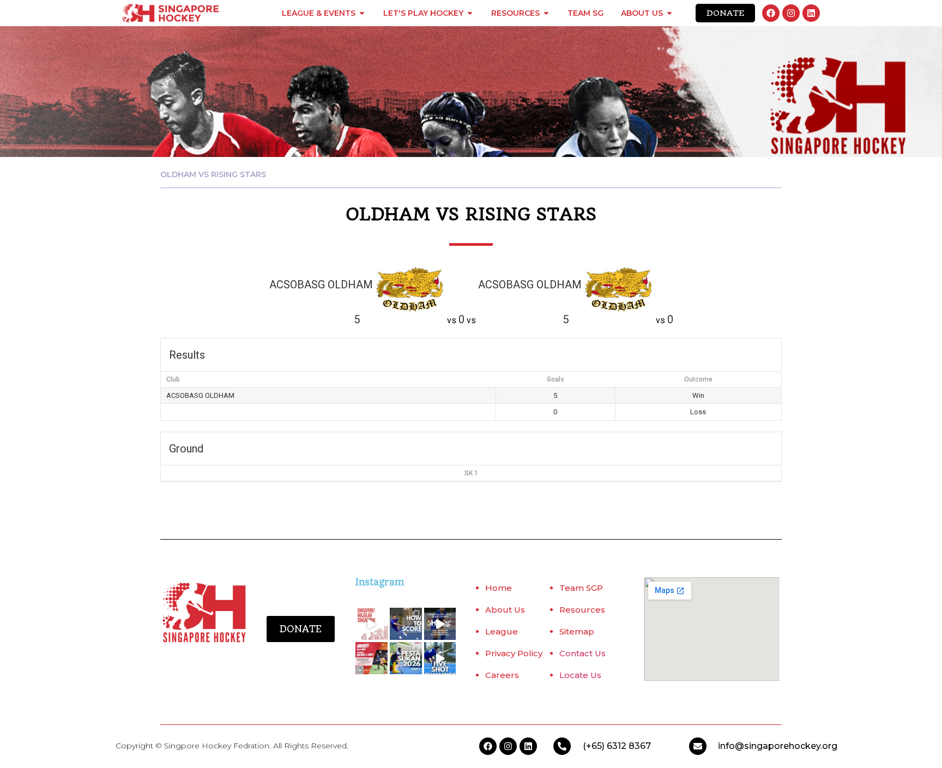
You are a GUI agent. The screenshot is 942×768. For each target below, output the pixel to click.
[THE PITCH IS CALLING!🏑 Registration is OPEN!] (371, 658)
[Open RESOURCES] (546, 13)
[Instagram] (791, 13)
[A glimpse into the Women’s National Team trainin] (440, 624)
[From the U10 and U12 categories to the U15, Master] (406, 658)
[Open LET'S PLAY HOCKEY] (470, 13)
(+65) (595, 746)
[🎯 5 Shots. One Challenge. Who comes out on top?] (440, 658)
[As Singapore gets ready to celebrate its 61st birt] (371, 624)
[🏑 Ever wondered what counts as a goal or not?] (406, 624)
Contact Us (582, 653)
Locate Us (580, 675)
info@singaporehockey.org (777, 746)
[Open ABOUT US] (669, 13)
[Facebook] (771, 13)
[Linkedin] (811, 13)
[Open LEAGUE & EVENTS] (362, 13)
